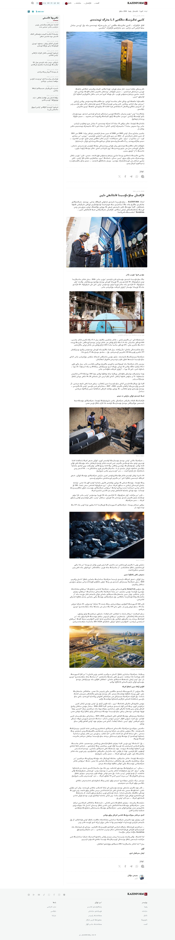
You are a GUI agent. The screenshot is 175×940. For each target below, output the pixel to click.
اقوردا (141, 12)
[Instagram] (142, 177)
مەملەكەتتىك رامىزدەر (95, 916)
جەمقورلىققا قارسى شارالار (94, 920)
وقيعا (129, 12)
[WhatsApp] (136, 177)
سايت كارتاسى (51, 907)
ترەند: (145, 11)
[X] (119, 177)
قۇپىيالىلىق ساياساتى (95, 911)
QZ (55, 3)
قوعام (141, 172)
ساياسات (144, 911)
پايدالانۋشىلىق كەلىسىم (94, 907)
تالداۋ (69, 3)
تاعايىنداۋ (135, 12)
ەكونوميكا (144, 920)
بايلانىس (53, 911)
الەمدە (145, 924)
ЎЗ (37, 3)
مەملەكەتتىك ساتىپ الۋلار (94, 924)
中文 (44, 3)
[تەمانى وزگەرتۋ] (65, 3)
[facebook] (54, 895)
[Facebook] (125, 177)
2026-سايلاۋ (123, 12)
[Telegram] (131, 177)
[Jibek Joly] (39, 12)
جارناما (54, 916)
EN (48, 3)
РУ (51, 3)
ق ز (40, 3)
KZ (58, 3)
